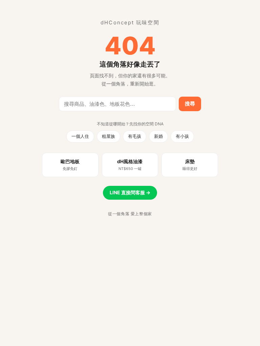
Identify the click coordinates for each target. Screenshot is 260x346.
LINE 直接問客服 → (130, 192)
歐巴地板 (70, 164)
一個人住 (80, 136)
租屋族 (108, 136)
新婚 (158, 136)
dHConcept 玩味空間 (130, 22)
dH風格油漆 (130, 164)
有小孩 (182, 136)
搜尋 (190, 103)
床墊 (189, 164)
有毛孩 (134, 136)
